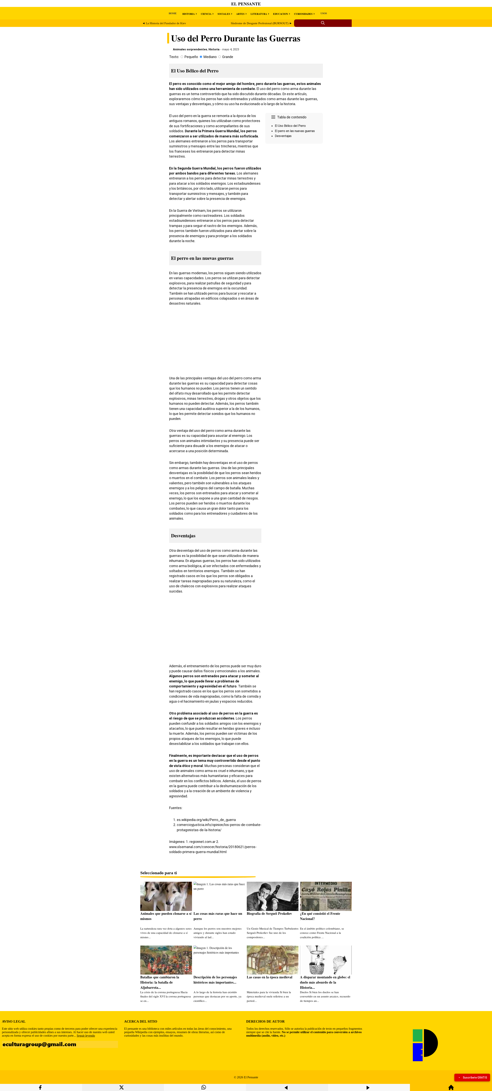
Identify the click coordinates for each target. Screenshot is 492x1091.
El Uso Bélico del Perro (290, 126)
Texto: (174, 57)
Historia (214, 49)
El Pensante (246, 4)
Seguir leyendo (86, 1035)
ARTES (240, 14)
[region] (294, 178)
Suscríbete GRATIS (475, 1077)
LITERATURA (259, 14)
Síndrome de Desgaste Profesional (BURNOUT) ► (261, 23)
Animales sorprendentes (190, 49)
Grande (227, 57)
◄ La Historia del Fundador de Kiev (164, 23)
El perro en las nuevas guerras (295, 131)
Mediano (210, 57)
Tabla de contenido (291, 117)
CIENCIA (206, 14)
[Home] (451, 1089)
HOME (173, 13)
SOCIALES (224, 14)
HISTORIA (188, 14)
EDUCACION (280, 14)
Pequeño (191, 57)
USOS (324, 13)
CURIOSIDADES (303, 14)
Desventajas (283, 136)
